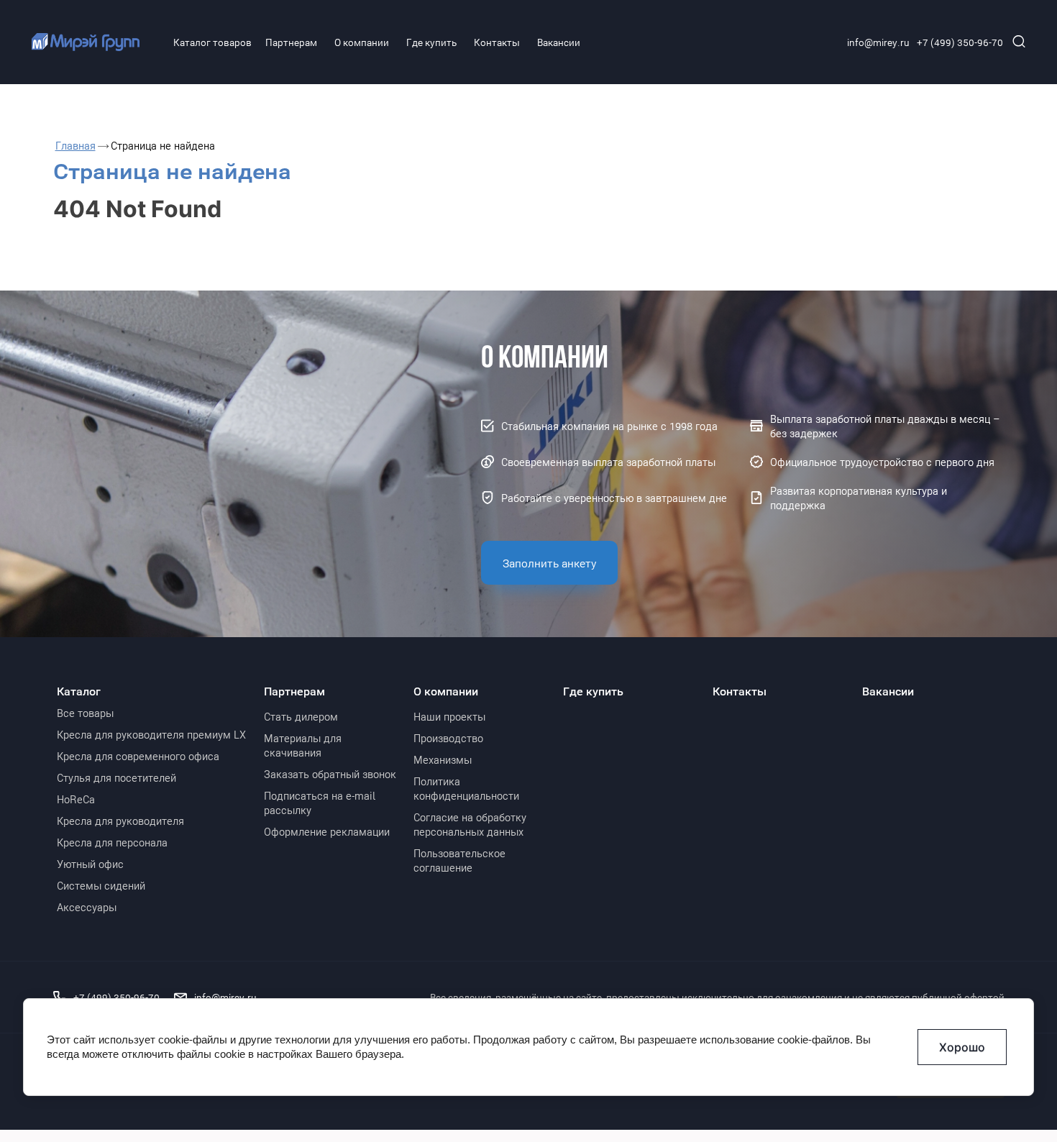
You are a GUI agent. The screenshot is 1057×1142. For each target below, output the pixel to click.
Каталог (79, 691)
